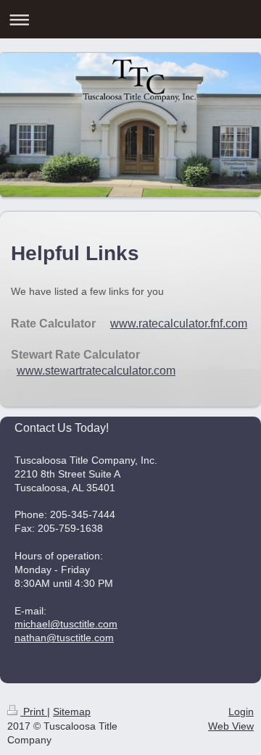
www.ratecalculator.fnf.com (178, 323)
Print (33, 711)
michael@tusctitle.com (65, 624)
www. (31, 370)
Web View (231, 726)
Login (241, 711)
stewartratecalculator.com (110, 370)
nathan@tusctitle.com (64, 637)
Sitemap (72, 711)
